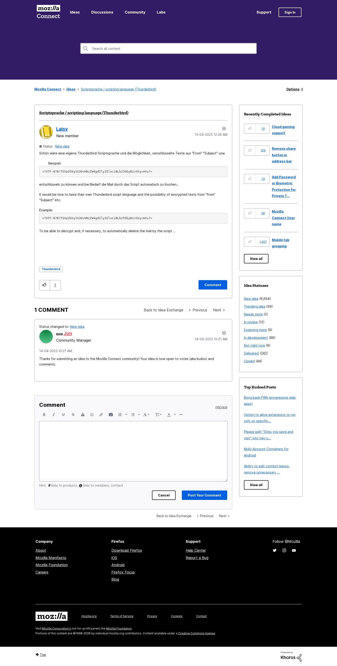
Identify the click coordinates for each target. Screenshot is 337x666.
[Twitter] (275, 550)
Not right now (254, 345)
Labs (161, 12)
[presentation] (44, 414)
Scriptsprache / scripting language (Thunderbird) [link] (118, 89)
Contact (201, 616)
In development (256, 338)
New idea (62, 146)
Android (118, 565)
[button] (44, 285)
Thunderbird (51, 269)
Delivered (251, 353)
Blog (115, 579)
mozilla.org (89, 616)
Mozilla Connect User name (283, 217)
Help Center (196, 550)
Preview (221, 407)
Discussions (102, 12)
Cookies (176, 616)
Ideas (75, 12)
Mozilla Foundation (52, 565)
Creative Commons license (196, 633)
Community (135, 12)
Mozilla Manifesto (51, 557)
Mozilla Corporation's (56, 628)
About (41, 550)
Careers (42, 572)
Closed (249, 361)
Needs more (253, 314)
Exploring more (255, 330)
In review (251, 322)
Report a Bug (197, 557)
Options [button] (293, 89)
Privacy (152, 616)
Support (264, 12)
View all (256, 259)
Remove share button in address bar (284, 155)
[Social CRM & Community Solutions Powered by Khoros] (291, 656)
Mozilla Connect (48, 12)
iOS (114, 557)
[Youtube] (294, 550)
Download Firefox (126, 550)
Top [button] (43, 655)
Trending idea (254, 306)
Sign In (290, 12)
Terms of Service (121, 616)
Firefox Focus (123, 572)
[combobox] (168, 48)
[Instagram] (284, 550)
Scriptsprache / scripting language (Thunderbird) (83, 112)
